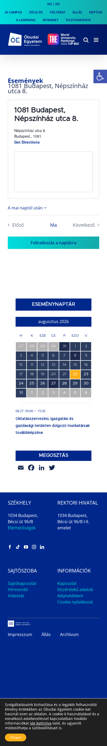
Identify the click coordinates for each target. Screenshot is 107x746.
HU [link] (49, 4)
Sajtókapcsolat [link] (22, 583)
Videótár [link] (16, 596)
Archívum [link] (69, 634)
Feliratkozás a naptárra (53, 243)
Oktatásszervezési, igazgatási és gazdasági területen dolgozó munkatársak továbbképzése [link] (53, 426)
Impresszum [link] (20, 634)
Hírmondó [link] (18, 589)
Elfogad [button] (15, 737)
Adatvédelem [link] (70, 596)
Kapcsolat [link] (67, 583)
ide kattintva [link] (40, 723)
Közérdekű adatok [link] (75, 589)
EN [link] (57, 4)
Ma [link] (53, 225)
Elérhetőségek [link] (22, 528)
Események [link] (25, 80)
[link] (100, 76)
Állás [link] (46, 634)
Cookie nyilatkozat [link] (75, 602)
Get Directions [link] (27, 142)
